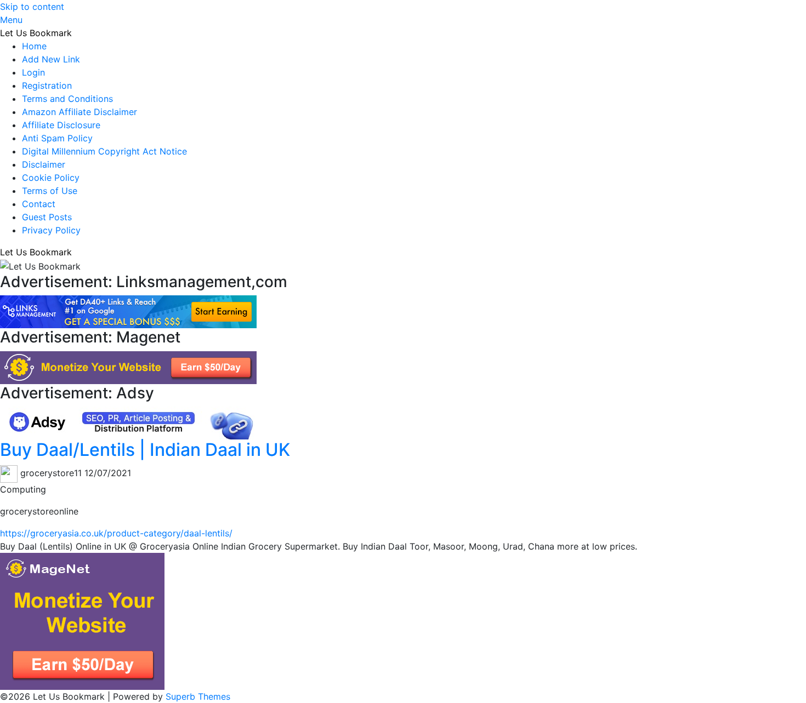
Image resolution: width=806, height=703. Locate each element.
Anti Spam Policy (57, 138)
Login (33, 72)
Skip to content (32, 6)
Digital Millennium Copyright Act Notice (104, 151)
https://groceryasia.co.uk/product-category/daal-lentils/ (116, 533)
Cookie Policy (51, 177)
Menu (11, 19)
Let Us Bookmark (36, 32)
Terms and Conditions (67, 98)
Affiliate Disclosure (61, 124)
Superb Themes (198, 696)
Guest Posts (47, 217)
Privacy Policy (51, 230)
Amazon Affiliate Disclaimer (79, 111)
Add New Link (51, 59)
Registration (47, 85)
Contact (38, 203)
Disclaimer (43, 164)
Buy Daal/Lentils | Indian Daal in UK (145, 449)
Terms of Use (49, 190)
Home (34, 46)
